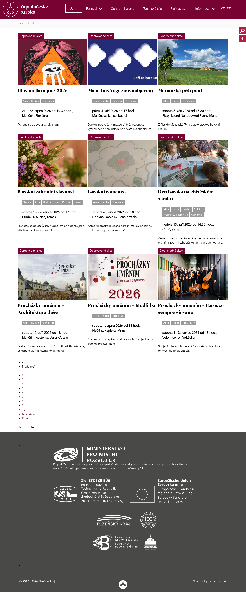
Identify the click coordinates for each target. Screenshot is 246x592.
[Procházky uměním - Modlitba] (122, 277)
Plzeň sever (47, 101)
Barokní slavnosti (30, 137)
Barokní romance (107, 192)
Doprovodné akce (30, 36)
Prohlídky (117, 101)
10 (23, 410)
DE (229, 8)
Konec (26, 418)
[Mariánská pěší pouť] (193, 62)
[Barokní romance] (122, 163)
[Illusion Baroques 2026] (52, 62)
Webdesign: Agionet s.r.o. (210, 582)
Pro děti (66, 202)
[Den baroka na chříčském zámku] (193, 163)
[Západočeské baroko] (27, 9)
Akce (26, 101)
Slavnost (27, 202)
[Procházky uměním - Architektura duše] (52, 277)
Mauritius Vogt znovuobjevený (121, 91)
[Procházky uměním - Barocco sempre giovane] (193, 277)
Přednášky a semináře (175, 214)
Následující (29, 414)
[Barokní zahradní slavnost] (52, 163)
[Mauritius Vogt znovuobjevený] (122, 62)
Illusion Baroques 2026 (43, 91)
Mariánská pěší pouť (180, 91)
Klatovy (78, 202)
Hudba (35, 101)
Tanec (56, 202)
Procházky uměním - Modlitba (121, 305)
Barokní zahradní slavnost (46, 192)
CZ (223, 8)
